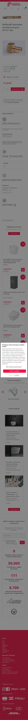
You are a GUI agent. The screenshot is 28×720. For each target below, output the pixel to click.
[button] (14, 367)
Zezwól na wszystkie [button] (14, 371)
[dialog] (14, 360)
